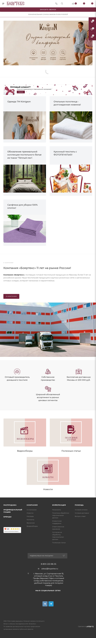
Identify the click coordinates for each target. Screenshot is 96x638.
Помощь (79, 505)
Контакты (30, 520)
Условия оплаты (81, 510)
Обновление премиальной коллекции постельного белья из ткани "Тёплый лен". (24, 154)
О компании (32, 510)
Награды (30, 516)
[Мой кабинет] (67, 4)
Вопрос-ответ (80, 516)
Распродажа (10, 505)
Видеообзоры (25, 451)
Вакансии (31, 523)
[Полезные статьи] (71, 432)
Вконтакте (45, 603)
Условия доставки (82, 513)
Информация (59, 505)
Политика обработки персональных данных (60, 515)
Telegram (51, 603)
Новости (48, 489)
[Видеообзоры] (25, 432)
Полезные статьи (71, 451)
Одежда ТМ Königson (19, 101)
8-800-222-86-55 (48, 564)
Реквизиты (56, 510)
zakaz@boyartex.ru (49, 569)
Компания (32, 505)
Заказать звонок (48, 9)
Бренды (7, 517)
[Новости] (48, 471)
